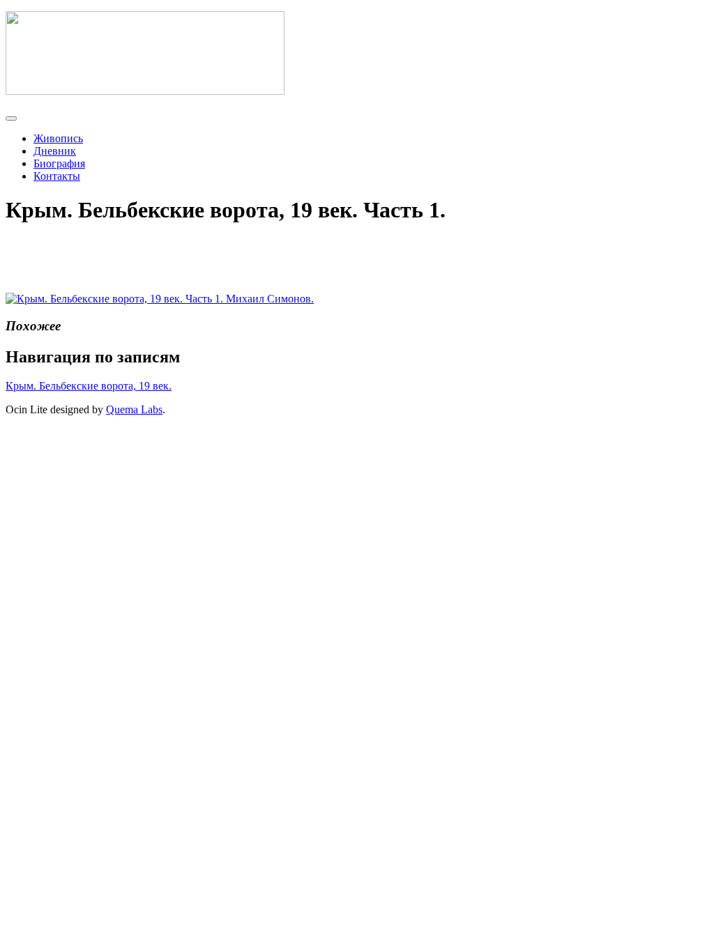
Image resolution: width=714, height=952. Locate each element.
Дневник (54, 151)
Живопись (58, 138)
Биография (59, 163)
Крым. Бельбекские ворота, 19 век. (89, 386)
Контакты (56, 176)
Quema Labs (134, 409)
